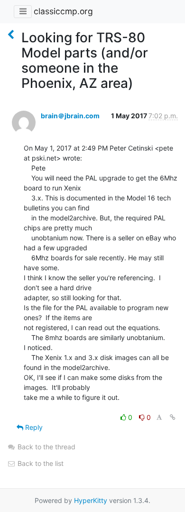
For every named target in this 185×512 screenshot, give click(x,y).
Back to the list (40, 463)
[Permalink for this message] (172, 417)
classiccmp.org (63, 11)
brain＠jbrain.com (70, 116)
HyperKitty (90, 500)
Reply (33, 427)
